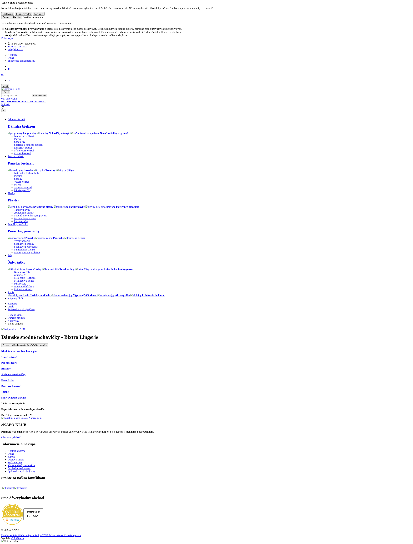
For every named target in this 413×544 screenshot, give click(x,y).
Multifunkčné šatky (24, 286)
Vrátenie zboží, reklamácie (21, 465)
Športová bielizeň (23, 187)
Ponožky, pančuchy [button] (18, 224)
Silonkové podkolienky (26, 246)
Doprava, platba (16, 459)
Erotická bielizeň (22, 153)
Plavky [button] (11, 193)
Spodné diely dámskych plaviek (30, 215)
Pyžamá (18, 176)
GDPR (45, 535)
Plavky (17, 139)
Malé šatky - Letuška (24, 277)
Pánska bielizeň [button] (16, 156)
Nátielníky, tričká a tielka (27, 173)
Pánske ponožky (22, 190)
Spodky (18, 178)
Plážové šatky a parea (25, 218)
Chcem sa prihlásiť (10, 437)
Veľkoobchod (15, 462)
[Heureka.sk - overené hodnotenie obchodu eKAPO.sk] (12, 524)
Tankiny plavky (22, 209)
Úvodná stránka (9, 535)
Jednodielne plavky (24, 212)
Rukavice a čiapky (23, 289)
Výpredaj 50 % (15, 298)
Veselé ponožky (22, 241)
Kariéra (11, 456)
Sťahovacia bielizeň (24, 150)
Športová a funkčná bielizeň (28, 144)
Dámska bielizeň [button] (16, 119)
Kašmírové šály (22, 272)
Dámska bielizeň (21, 126)
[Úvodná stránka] (10, 89)
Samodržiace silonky (24, 249)
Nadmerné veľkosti (24, 136)
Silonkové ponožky (24, 243)
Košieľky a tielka (23, 147)
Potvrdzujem (7, 38)
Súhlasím (38, 14)
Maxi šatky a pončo (24, 280)
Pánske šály (20, 283)
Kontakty (12, 55)
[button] (2, 74)
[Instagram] (9, 69)
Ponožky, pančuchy (24, 231)
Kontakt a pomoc (16, 450)
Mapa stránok (56, 535)
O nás (11, 57)
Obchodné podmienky (19, 468)
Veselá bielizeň (21, 181)
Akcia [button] (11, 292)
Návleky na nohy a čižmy (27, 252)
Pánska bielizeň (21, 163)
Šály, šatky (16, 262)
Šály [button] (10, 255)
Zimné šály (19, 275)
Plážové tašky (21, 221)
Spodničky (19, 141)
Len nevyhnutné (23, 14)
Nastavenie (8, 14)
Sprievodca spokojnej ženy (21, 60)
